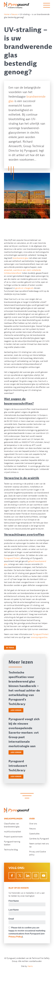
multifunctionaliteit (12, 831)
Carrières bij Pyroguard (39, 838)
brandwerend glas (20, 258)
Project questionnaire (13, 836)
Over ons (33, 823)
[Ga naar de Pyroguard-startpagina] (16, 810)
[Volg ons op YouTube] (43, 875)
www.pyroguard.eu (39, 637)
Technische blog (11, 849)
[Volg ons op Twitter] (19, 875)
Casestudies (34, 833)
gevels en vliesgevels (24, 288)
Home (6, 14)
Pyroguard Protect (12, 558)
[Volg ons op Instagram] (35, 875)
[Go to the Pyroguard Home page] (16, 5)
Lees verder (16, 710)
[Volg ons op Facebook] (12, 875)
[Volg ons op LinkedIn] (27, 875)
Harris (30, 966)
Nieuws (14, 14)
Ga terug (10, 648)
